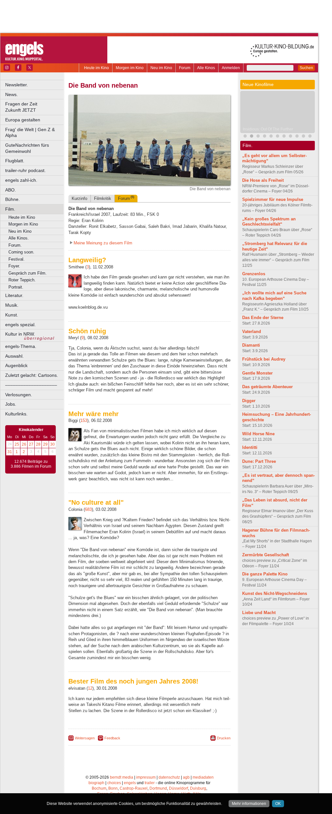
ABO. (10, 189)
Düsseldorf (178, 788)
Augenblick (16, 365)
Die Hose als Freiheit (263, 180)
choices (114, 783)
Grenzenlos (253, 273)
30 (52, 444)
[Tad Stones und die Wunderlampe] (271, 136)
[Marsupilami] (264, 136)
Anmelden (231, 68)
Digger (248, 400)
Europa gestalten (22, 119)
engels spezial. (20, 324)
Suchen (306, 68)
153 (83, 420)
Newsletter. (16, 84)
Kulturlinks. (16, 413)
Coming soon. (21, 252)
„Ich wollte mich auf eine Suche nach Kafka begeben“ (274, 295)
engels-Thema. (20, 346)
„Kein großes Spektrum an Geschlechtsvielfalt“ (269, 221)
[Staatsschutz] (303, 136)
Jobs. (10, 404)
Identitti (249, 447)
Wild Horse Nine (258, 433)
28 (38, 444)
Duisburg (198, 788)
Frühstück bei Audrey (263, 359)
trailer (150, 783)
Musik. (11, 305)
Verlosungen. (18, 394)
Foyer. (14, 266)
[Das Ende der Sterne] (258, 136)
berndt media (121, 777)
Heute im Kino (96, 68)
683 (88, 509)
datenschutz (169, 777)
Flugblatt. (14, 160)
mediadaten (203, 777)
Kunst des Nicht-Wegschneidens (274, 593)
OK (278, 803)
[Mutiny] (284, 136)
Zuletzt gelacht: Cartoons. (31, 375)
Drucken (224, 738)
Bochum (99, 788)
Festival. (16, 259)
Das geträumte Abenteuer (267, 386)
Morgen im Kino (130, 68)
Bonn (113, 788)
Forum (184, 68)
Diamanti (251, 345)
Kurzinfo (79, 198)
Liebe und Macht (259, 612)
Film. (10, 209)
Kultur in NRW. (20, 334)
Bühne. (12, 199)
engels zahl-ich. (21, 180)
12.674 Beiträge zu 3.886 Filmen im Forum (31, 464)
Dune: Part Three (259, 461)
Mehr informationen (249, 803)
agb (186, 777)
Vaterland (251, 331)
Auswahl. (14, 356)
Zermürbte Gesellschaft (265, 554)
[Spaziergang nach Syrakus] (277, 136)
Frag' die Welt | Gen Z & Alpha (30, 132)
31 (9, 452)
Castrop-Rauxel (134, 788)
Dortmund (158, 788)
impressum (146, 777)
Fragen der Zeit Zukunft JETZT (35, 107)
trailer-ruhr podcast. (25, 170)
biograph (96, 783)
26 (24, 444)
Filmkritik (102, 198)
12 (90, 688)
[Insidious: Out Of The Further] (251, 136)
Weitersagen (85, 738)
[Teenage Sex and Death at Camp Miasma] (297, 136)
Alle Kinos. (18, 238)
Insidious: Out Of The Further (268, 129)
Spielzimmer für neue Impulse (272, 199)
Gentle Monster (257, 373)
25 (17, 444)
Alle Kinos (206, 68)
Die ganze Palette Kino (265, 574)
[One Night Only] (245, 136)
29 (45, 444)
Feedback (112, 738)
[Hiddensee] (310, 136)
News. (11, 94)
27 (31, 444)
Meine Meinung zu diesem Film (103, 242)
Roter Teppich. (22, 280)
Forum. (15, 245)
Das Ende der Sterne (262, 317)
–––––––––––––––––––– (31, 385)
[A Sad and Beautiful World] (290, 136)
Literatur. (14, 295)
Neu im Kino (161, 68)
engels (130, 783)
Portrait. (15, 287)
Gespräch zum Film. (27, 273)
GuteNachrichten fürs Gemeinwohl (27, 148)
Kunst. (11, 314)
